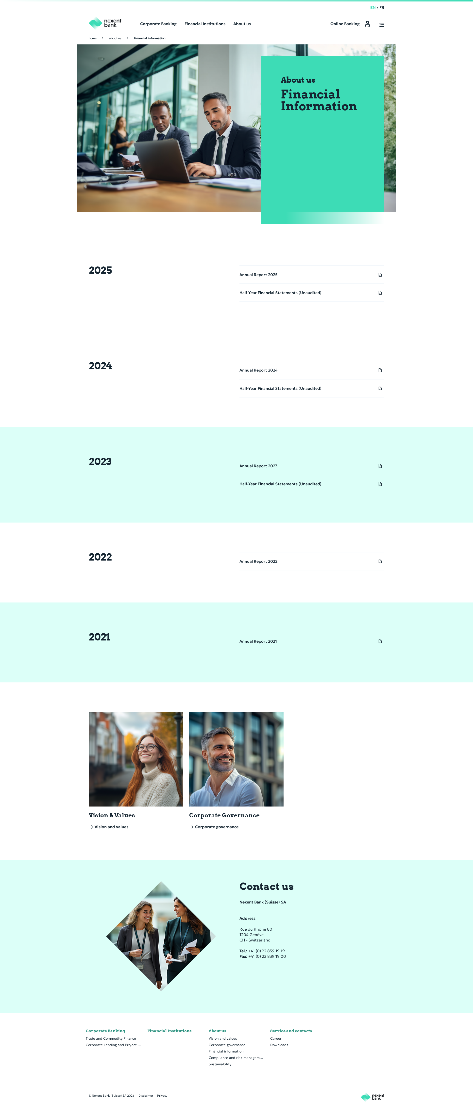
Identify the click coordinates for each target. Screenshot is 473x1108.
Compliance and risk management (236, 1057)
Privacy (162, 1095)
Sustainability (220, 1064)
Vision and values (223, 1038)
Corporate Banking (105, 1031)
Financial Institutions (169, 1031)
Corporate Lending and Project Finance (113, 1045)
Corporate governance (227, 1045)
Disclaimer (145, 1095)
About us (115, 38)
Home (93, 38)
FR (381, 7)
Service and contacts (291, 1031)
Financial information (226, 1051)
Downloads (279, 1045)
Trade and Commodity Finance (111, 1038)
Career (276, 1038)
